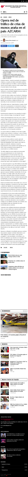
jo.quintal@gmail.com (6, 425)
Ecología (5, 17)
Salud (3, 467)
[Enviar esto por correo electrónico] (17, 46)
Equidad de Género (6, 464)
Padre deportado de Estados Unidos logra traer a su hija (18, 348)
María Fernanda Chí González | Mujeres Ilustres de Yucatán (17, 383)
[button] (3, 1)
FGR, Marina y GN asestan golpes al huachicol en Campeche (18, 355)
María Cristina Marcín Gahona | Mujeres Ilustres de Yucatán (17, 390)
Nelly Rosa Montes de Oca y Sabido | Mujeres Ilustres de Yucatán (18, 405)
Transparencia (5, 470)
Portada (2, 1)
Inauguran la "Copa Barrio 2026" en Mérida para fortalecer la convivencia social (18, 363)
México (10, 17)
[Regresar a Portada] (24, 473)
